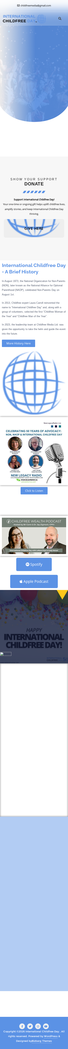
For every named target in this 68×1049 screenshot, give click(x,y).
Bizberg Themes (42, 1040)
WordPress (51, 1036)
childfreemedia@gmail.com (35, 5)
